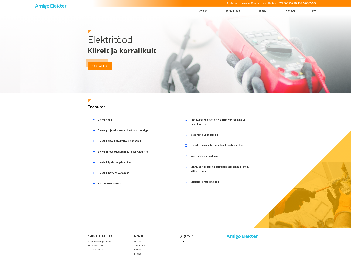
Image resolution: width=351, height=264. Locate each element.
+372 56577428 (95, 245)
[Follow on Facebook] (183, 242)
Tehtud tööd (233, 11)
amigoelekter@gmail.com (250, 3)
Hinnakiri (262, 11)
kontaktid (99, 66)
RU (314, 11)
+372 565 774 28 (287, 3)
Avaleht (203, 11)
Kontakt (290, 11)
